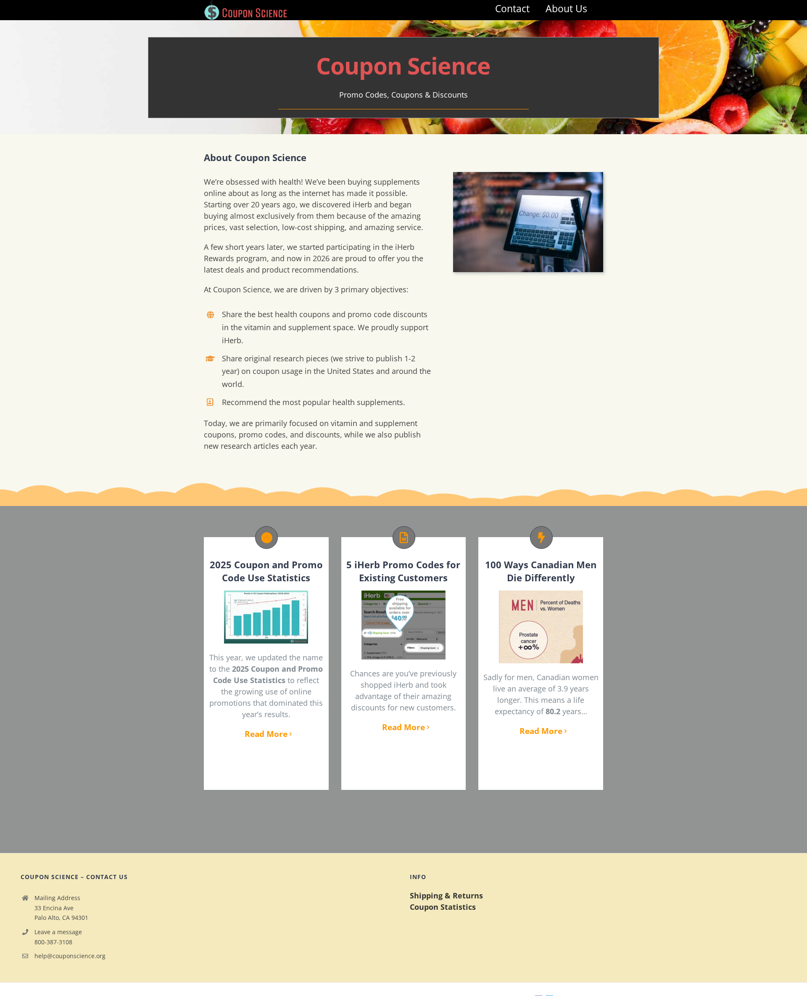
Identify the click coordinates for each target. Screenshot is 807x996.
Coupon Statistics (443, 907)
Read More (266, 733)
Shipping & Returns (446, 895)
